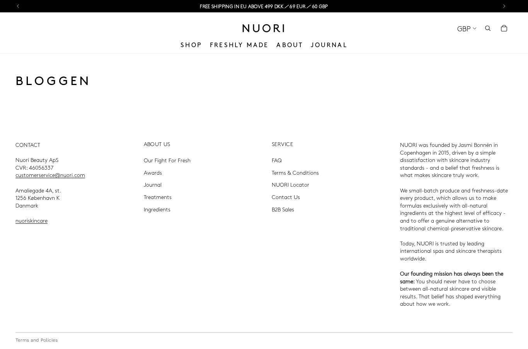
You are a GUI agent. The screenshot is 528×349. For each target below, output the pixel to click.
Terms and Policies (36, 340)
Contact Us (286, 197)
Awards (153, 172)
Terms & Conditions (295, 172)
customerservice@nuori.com (50, 175)
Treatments (158, 197)
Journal (153, 185)
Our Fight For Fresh (167, 160)
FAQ (277, 160)
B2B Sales (283, 209)
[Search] (487, 28)
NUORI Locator (290, 185)
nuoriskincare (31, 220)
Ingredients (157, 209)
